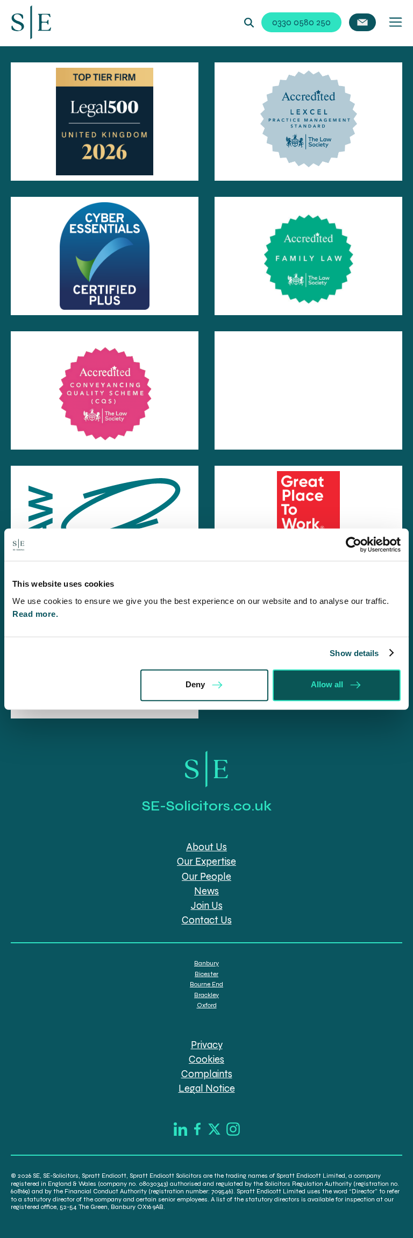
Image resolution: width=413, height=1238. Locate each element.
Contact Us (207, 920)
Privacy (207, 1045)
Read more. (36, 613)
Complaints (206, 1074)
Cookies (206, 1059)
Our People (206, 877)
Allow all (327, 684)
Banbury (206, 963)
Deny (195, 684)
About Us (206, 847)
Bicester (206, 974)
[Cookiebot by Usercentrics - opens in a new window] (354, 545)
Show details (354, 653)
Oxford (207, 1005)
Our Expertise (206, 861)
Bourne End (206, 984)
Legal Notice (207, 1088)
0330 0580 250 (301, 22)
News (206, 891)
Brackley (206, 995)
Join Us (207, 906)
